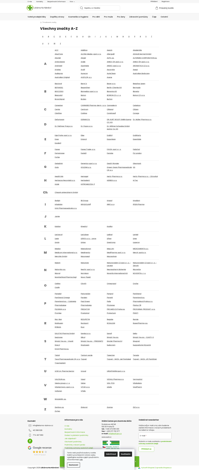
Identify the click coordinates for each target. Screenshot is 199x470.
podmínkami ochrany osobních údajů (155, 442)
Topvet (84, 359)
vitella (109, 387)
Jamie (57, 216)
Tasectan (111, 355)
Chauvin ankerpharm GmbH (66, 192)
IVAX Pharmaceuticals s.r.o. (66, 208)
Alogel (83, 58)
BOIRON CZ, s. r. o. (114, 95)
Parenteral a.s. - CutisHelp (65, 301)
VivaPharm (137, 387)
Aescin (109, 50)
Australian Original (62, 77)
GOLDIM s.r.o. (86, 167)
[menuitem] (36, 16)
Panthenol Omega (62, 297)
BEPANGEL (59, 87)
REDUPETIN (85, 319)
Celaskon (137, 105)
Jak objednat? (70, 438)
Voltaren (58, 391)
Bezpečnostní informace (56, 2)
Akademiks (137, 50)
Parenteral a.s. (139, 297)
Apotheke (85, 66)
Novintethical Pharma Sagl (65, 277)
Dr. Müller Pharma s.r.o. (142, 119)
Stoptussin (85, 345)
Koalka (109, 226)
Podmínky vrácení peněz (75, 445)
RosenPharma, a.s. (140, 323)
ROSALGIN (111, 323)
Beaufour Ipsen (139, 83)
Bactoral (58, 83)
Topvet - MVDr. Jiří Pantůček (145, 359)
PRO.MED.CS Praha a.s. (116, 309)
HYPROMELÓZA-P (88, 184)
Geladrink (59, 163)
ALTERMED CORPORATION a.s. (145, 58)
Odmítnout (111, 454)
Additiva (84, 50)
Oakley (57, 283)
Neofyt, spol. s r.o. (88, 269)
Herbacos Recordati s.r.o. (65, 180)
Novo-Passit (86, 277)
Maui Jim (110, 248)
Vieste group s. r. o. (62, 383)
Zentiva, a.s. (59, 407)
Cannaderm (112, 105)
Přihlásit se (146, 449)
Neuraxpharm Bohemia (116, 269)
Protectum (111, 313)
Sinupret (136, 341)
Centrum (84, 109)
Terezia (136, 355)
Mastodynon (86, 248)
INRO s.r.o (110, 204)
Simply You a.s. (113, 337)
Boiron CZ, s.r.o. (139, 95)
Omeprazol (111, 283)
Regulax (110, 319)
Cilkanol (110, 109)
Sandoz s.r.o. (86, 333)
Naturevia (85, 263)
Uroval (83, 371)
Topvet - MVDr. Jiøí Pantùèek (119, 359)
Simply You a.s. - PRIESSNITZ (92, 341)
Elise (82, 135)
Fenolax (110, 153)
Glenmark (137, 163)
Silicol (83, 337)
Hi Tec (135, 180)
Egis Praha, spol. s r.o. (63, 135)
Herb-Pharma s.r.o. (114, 176)
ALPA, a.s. (110, 58)
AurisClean (111, 73)
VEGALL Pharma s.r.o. (115, 379)
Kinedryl (84, 226)
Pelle (109, 301)
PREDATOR (85, 309)
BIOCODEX (59, 91)
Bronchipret (60, 99)
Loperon (136, 242)
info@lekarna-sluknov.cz (43, 425)
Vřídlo (83, 391)
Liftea (109, 238)
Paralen (84, 297)
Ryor (83, 327)
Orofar (135, 283)
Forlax (57, 157)
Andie (83, 62)
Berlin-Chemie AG (114, 87)
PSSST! (135, 313)
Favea (57, 149)
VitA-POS (110, 383)
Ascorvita (111, 69)
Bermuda (136, 87)
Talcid (57, 355)
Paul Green (85, 301)
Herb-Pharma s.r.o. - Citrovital (145, 176)
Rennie (135, 319)
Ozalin (57, 287)
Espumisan (111, 139)
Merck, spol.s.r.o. (139, 252)
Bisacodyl (58, 95)
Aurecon (84, 73)
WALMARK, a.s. (60, 399)
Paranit (110, 297)
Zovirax (110, 407)
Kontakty (39, 2)
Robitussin (59, 323)
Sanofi (109, 333)
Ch (89, 36)
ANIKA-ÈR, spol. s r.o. (141, 62)
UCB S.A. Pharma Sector (64, 371)
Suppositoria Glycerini (142, 345)
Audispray (59, 73)
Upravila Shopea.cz (164, 468)
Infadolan (58, 204)
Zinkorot (84, 407)
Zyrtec (57, 411)
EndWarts (137, 135)
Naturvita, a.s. (60, 269)
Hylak (57, 184)
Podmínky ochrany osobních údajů (79, 448)
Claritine (58, 113)
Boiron (83, 95)
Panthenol (137, 293)
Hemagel (84, 176)
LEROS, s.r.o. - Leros (88, 238)
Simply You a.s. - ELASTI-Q (143, 337)
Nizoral (57, 273)
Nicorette (137, 269)
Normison (85, 273)
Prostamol (85, 313)
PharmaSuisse (60, 305)
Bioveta (136, 91)
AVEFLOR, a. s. (86, 77)
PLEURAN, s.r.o (60, 309)
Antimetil (58, 66)
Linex (135, 238)
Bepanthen (85, 87)
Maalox (58, 248)
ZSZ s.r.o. (136, 407)
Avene (109, 77)
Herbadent (85, 180)
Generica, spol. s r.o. (89, 163)
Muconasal (85, 256)
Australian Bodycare (141, 73)
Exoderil (58, 143)
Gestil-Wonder (113, 163)
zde (81, 459)
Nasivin (57, 263)
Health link (59, 176)
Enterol (84, 139)
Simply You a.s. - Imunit (64, 341)
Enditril (109, 135)
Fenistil (83, 153)
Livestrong (111, 242)
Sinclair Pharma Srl (114, 341)
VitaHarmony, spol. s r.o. (64, 387)
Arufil (83, 69)
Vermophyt (137, 379)
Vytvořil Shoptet (147, 468)
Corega (136, 113)
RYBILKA (58, 327)
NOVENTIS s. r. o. (139, 273)
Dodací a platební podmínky (76, 435)
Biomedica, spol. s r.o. (89, 91)
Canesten (59, 105)
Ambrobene (60, 62)
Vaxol (83, 379)
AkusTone (59, 54)
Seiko (135, 333)
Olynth (83, 283)
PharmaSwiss (86, 305)
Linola (57, 242)
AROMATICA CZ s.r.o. (141, 66)
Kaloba (57, 226)
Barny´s (84, 83)
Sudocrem (111, 345)
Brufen (83, 99)
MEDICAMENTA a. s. (140, 248)
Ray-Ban (58, 319)
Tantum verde (86, 355)
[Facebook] (30, 441)
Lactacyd (58, 234)
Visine (83, 383)
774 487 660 (38, 435)
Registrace (165, 1)
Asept (135, 69)
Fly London (137, 153)
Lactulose (85, 234)
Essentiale (137, 139)
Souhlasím (125, 454)
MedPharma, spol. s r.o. (116, 252)
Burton (109, 99)
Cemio (57, 109)
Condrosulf (111, 113)
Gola (57, 167)
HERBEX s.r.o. (112, 180)
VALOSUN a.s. (60, 379)
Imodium (136, 200)
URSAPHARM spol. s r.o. (116, 371)
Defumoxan (59, 119)
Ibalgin (57, 200)
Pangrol (110, 293)
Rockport (84, 323)
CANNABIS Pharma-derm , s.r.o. (93, 105)
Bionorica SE (112, 91)
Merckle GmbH (61, 256)
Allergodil (110, 54)
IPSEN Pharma (138, 204)
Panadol (58, 293)
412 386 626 (37, 430)
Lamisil (135, 234)
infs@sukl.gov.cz (115, 434)
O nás (30, 2)
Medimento (85, 252)
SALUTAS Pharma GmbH (65, 333)
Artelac (58, 69)
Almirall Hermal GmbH (142, 54)
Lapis (57, 238)
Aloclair (58, 58)
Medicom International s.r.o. (66, 252)
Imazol (109, 200)
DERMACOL (85, 119)
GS (134, 167)
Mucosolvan (112, 256)
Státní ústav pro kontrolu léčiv (117, 421)
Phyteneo (111, 305)
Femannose (59, 153)
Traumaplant (60, 363)
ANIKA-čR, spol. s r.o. (115, 62)
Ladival (109, 234)
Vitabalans (137, 383)
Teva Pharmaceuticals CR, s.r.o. (67, 359)
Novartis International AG (117, 273)
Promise (58, 313)
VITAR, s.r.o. (85, 387)
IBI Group (84, 200)
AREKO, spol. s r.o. (114, 66)
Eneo (57, 139)
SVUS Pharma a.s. (62, 349)
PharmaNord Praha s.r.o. (143, 301)
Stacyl (57, 345)
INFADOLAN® (86, 204)
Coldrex (84, 113)
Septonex (59, 337)
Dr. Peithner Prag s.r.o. (64, 126)
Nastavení (73, 465)
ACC (56, 50)
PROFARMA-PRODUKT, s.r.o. (144, 309)
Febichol (136, 149)
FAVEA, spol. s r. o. (114, 149)
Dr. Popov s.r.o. (87, 126)
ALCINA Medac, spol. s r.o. (91, 54)
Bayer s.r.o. (111, 83)
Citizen (135, 109)
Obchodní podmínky (73, 441)
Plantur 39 (137, 305)
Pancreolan (85, 293)
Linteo (83, 242)
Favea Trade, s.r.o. (88, 149)
